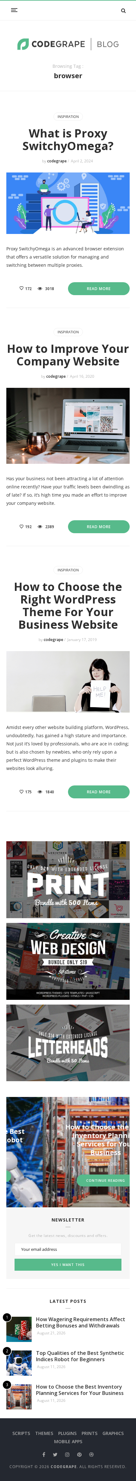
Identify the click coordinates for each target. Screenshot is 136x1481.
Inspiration (68, 116)
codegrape (57, 161)
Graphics (113, 1433)
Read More (99, 288)
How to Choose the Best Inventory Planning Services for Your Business (70, 1139)
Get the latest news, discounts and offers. (68, 1235)
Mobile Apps (68, 1441)
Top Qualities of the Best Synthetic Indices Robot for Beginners (80, 1356)
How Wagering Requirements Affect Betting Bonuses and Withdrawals (80, 1322)
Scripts (21, 1433)
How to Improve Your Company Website (68, 355)
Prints (89, 1433)
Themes (44, 1433)
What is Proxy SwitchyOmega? (68, 139)
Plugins (67, 1433)
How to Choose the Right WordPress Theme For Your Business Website (68, 605)
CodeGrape (64, 1466)
